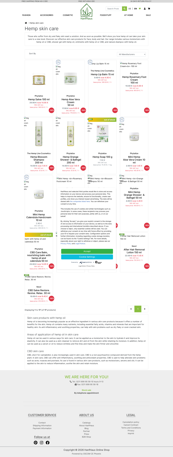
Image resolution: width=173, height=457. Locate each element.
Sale (148, 15)
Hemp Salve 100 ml (39, 99)
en (135, 8)
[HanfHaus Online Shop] (86, 11)
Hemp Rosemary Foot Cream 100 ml (134, 80)
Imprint (131, 433)
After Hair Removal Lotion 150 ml (134, 251)
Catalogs (86, 422)
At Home (128, 15)
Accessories (46, 15)
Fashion (26, 15)
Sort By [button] (32, 53)
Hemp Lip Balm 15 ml (102, 74)
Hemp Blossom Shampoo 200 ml (38, 159)
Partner (86, 431)
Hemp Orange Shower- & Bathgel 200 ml (70, 159)
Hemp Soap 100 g (102, 156)
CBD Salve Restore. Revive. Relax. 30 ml (39, 292)
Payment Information (42, 428)
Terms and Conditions (131, 428)
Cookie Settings (87, 257)
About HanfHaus (86, 425)
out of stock (109, 120)
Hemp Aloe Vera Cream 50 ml (71, 102)
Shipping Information (42, 425)
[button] (145, 8)
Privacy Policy (66, 243)
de (130, 8)
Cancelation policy (131, 422)
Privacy (131, 430)
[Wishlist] (140, 8)
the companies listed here (80, 201)
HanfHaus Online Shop (97, 449)
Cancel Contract (131, 425)
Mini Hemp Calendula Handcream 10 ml (38, 217)
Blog (86, 428)
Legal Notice (80, 243)
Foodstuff (105, 15)
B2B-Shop (86, 437)
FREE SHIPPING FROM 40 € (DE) (35, 1)
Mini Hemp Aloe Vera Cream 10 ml (134, 159)
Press (86, 434)
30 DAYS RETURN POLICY (140, 1)
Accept (87, 251)
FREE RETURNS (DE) (86, 1)
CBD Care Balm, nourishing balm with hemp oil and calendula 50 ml (39, 256)
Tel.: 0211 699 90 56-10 (82, 381)
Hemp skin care (36, 23)
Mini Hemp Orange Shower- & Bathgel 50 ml (134, 195)
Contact (42, 422)
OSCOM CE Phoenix (92, 454)
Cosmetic (68, 15)
